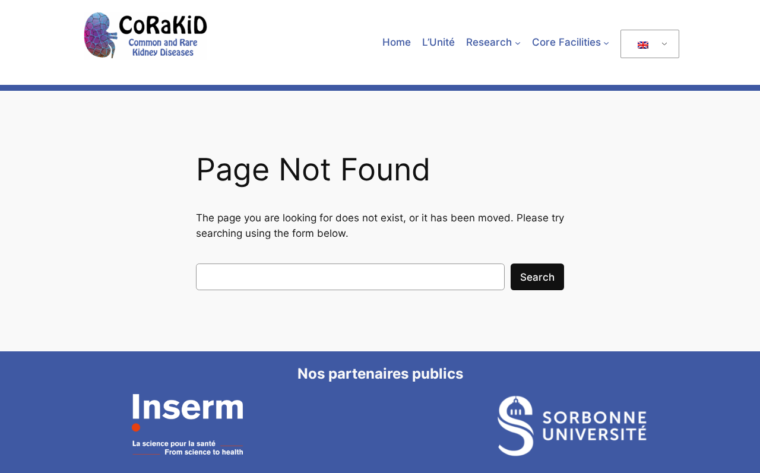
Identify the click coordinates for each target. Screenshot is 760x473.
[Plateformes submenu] (606, 42)
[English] (648, 44)
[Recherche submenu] (518, 42)
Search (537, 277)
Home (396, 42)
